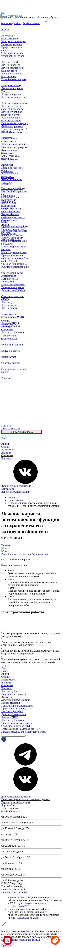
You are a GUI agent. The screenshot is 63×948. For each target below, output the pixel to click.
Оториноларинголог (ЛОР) (16, 726)
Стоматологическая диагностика (12, 274)
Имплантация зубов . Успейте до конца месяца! (30, 5)
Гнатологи (7, 171)
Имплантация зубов (12, 711)
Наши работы (8, 449)
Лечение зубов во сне (13, 332)
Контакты (6, 458)
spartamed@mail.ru (11, 23)
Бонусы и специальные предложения (14, 232)
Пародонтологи (10, 189)
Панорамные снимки (13, 284)
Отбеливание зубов (12, 53)
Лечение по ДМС (11, 239)
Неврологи (7, 208)
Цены (4, 441)
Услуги (5, 435)
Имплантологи (9, 159)
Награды (6, 452)
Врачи (4, 438)
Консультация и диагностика (17, 705)
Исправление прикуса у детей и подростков (14, 125)
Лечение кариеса (10, 65)
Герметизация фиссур (13, 132)
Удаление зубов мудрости (9, 175)
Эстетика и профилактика (9, 37)
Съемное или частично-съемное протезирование (15, 265)
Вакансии (6, 378)
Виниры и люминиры (13, 41)
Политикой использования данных (20, 939)
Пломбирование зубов (13, 79)
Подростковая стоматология (9, 139)
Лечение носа (8, 305)
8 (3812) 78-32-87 (34, 886)
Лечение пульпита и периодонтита (12, 69)
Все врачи (6, 131)
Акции (5, 443)
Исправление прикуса (13, 147)
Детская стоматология (13, 103)
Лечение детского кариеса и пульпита (12, 107)
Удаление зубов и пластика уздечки (11, 119)
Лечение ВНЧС (9, 717)
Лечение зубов (9, 62)
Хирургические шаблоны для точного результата (13, 217)
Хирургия (6, 697)
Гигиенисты (8, 195)
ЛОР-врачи (7, 201)
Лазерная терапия (11, 94)
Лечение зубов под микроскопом (11, 75)
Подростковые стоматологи (9, 151)
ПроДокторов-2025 (18, 906)
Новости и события (12, 344)
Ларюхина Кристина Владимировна (28, 554)
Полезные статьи (10, 350)
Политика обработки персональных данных (25, 799)
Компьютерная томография (9, 280)
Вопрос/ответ (8, 356)
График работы (31, 23)
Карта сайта (7, 488)
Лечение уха (8, 302)
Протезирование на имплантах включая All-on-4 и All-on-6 (14, 258)
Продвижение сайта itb (14, 892)
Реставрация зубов (11, 44)
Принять (6, 945)
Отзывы (5, 446)
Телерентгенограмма (12, 287)
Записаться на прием (21, 432)
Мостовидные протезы (13, 252)
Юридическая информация (16, 486)
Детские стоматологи (13, 144)
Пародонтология (10, 85)
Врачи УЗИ (7, 214)
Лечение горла (9, 308)
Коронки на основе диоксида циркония (12, 236)
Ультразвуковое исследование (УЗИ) (12, 315)
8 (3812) (10, 428)
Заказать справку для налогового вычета (23, 731)
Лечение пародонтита (13, 97)
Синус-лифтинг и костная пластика (11, 210)
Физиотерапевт (9, 220)
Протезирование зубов (13, 226)
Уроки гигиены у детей (14, 129)
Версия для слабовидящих (15, 491)
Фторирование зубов (12, 55)
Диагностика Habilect (13, 290)
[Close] (2, 12)
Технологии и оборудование (9, 337)
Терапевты (7, 137)
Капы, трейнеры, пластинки (10, 157)
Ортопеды (7, 165)
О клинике (7, 455)
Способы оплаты (10, 363)
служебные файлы (29, 931)
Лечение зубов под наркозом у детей (11, 113)
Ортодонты (7, 177)
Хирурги (6, 183)
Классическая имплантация (8, 204)
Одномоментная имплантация (10, 198)
